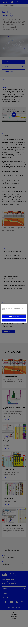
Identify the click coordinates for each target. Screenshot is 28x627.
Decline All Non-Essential (14, 316)
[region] (14, 313)
